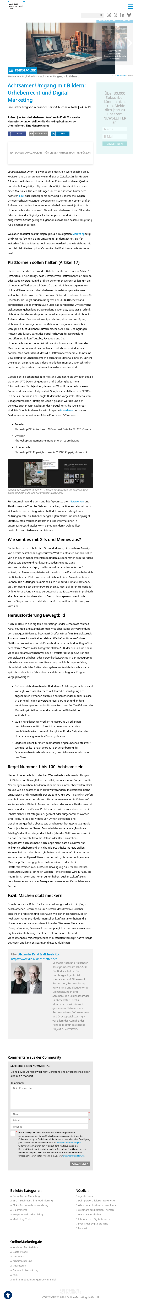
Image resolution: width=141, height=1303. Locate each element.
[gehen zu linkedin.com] (122, 16)
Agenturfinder (86, 1196)
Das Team (18, 1256)
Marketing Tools (22, 1219)
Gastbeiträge (20, 1252)
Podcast (82, 1228)
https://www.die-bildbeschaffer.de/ (34, 959)
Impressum (19, 1265)
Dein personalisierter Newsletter (97, 1200)
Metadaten (66, 410)
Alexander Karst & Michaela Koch (39, 954)
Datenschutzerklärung (73, 1155)
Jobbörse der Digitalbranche (94, 1219)
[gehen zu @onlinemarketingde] (116, 16)
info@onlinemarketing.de (69, 1142)
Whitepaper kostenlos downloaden (98, 1205)
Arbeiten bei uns (22, 1261)
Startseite (13, 76)
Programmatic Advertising (28, 1214)
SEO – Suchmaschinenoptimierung (33, 1200)
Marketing (78, 233)
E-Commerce (20, 1210)
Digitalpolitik (29, 76)
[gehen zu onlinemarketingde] (109, 16)
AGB (15, 1275)
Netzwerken (77, 501)
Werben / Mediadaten (25, 1247)
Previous (101, 43)
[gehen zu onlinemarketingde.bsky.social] (129, 16)
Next (128, 43)
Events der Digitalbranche (93, 1223)
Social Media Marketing (26, 1196)
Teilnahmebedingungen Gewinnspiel (34, 1279)
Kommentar (17, 1083)
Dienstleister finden (89, 1214)
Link (21, 195)
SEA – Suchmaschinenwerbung (30, 1205)
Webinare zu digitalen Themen (96, 1210)
